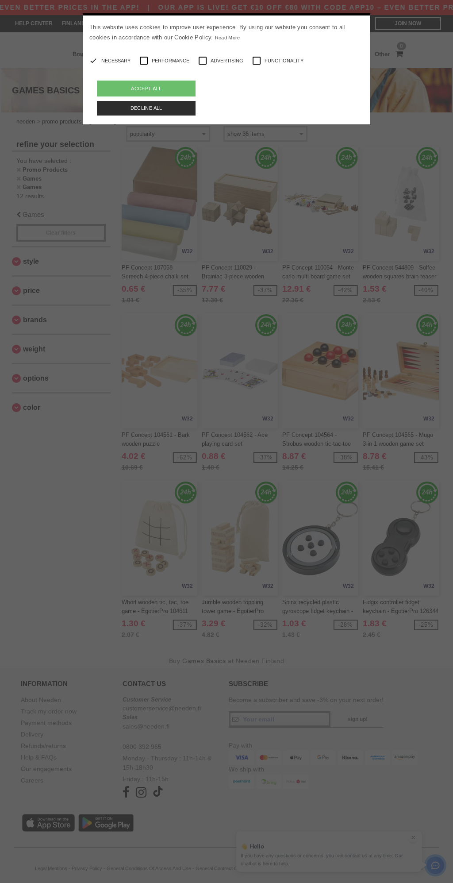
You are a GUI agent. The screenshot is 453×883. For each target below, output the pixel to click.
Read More (227, 37)
